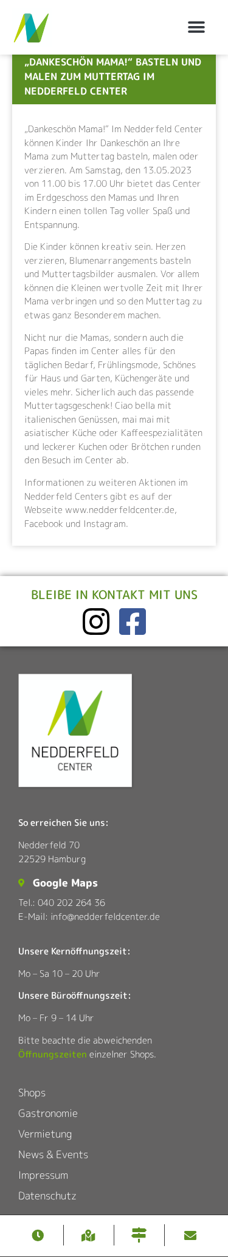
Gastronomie (48, 1113)
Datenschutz (47, 1195)
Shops (32, 1092)
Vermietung (45, 1134)
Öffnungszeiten (52, 1054)
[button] (196, 27)
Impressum (43, 1175)
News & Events (53, 1154)
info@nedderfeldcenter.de (105, 916)
